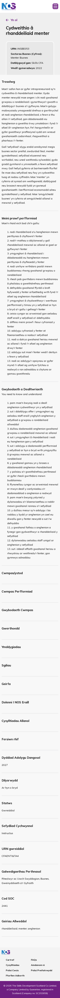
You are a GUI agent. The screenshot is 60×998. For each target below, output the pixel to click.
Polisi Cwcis (12, 970)
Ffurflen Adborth (15, 975)
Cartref (10, 959)
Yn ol (14, 20)
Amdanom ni (38, 965)
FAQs (34, 959)
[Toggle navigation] (55, 6)
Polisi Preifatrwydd (41, 970)
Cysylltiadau (12, 965)
